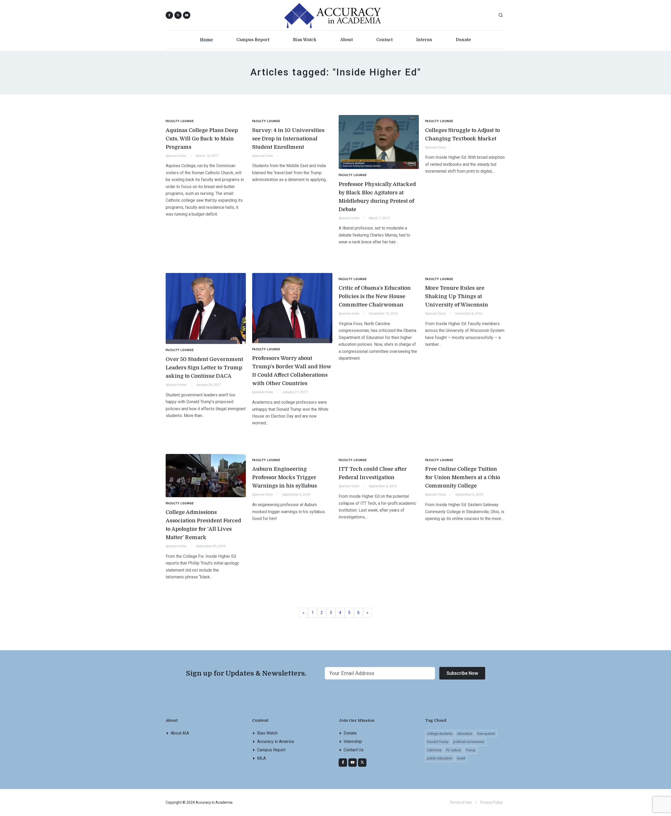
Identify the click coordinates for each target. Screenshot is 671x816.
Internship (353, 741)
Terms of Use (461, 802)
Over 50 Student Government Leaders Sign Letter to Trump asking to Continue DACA (204, 367)
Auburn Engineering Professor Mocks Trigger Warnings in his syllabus (284, 477)
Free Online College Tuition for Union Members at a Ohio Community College (462, 477)
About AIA (180, 733)
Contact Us (354, 749)
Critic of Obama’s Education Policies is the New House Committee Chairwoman (375, 296)
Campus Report (271, 749)
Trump (470, 750)
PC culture (453, 750)
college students (439, 734)
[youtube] (186, 15)
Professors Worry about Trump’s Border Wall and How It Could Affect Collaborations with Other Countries (291, 370)
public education (439, 758)
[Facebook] (343, 762)
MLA (261, 758)
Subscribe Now (462, 673)
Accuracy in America (275, 741)
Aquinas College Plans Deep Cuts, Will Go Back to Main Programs (202, 138)
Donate (350, 733)
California (434, 750)
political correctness (468, 742)
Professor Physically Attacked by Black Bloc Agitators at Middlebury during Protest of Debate (377, 196)
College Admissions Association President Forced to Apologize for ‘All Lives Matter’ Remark (203, 524)
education (464, 734)
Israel (461, 758)
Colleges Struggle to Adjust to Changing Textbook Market (462, 134)
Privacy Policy (491, 802)
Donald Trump (437, 742)
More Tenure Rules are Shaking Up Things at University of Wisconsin (456, 296)
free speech (486, 734)
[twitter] (362, 762)
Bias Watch (267, 733)
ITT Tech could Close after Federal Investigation (373, 473)
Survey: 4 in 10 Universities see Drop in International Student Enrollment (288, 138)
